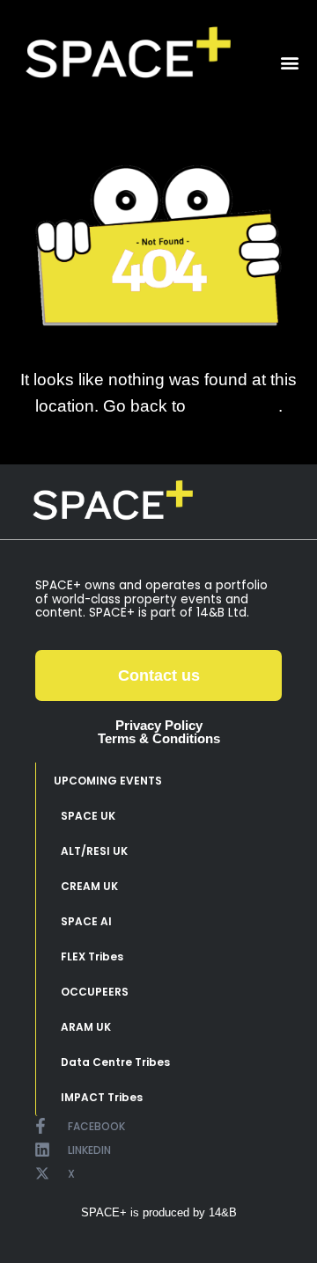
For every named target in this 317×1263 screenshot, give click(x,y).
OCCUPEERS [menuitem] (95, 991)
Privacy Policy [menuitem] (159, 725)
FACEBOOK (96, 1126)
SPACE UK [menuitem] (88, 815)
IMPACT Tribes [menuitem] (102, 1097)
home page (234, 405)
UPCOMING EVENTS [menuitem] (108, 780)
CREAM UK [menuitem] (89, 886)
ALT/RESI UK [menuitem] (94, 850)
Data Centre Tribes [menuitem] (115, 1062)
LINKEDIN (89, 1150)
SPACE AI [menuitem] (86, 921)
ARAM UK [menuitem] (86, 1026)
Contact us (159, 675)
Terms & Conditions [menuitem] (159, 738)
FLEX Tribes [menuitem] (92, 956)
